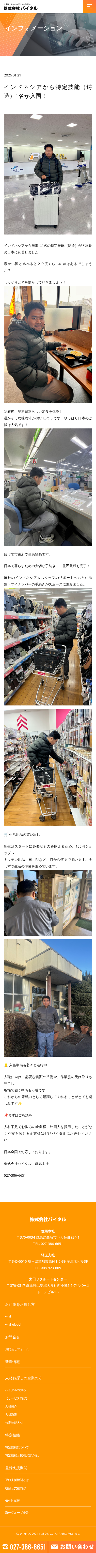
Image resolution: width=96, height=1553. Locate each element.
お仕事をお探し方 (20, 1304)
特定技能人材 (14, 1423)
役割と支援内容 (15, 1488)
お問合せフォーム (17, 1349)
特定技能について (17, 1447)
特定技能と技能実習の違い (23, 1455)
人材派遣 (11, 1414)
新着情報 (12, 1361)
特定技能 (12, 1435)
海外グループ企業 (17, 1512)
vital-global (13, 1324)
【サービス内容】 (17, 1398)
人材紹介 (11, 1406)
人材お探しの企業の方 (23, 1377)
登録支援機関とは (17, 1480)
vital (8, 1316)
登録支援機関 (16, 1467)
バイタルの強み (15, 1390)
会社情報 (12, 1500)
